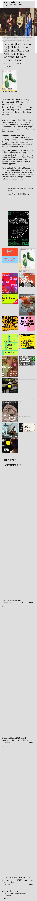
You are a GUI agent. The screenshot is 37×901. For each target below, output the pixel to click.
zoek (15, 5)
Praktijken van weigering (11, 600)
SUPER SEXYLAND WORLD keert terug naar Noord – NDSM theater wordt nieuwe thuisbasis (17, 880)
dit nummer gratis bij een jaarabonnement (24, 271)
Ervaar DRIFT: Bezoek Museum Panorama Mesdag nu (25, 417)
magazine (7, 5)
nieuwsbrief (6, 898)
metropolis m (11, 2)
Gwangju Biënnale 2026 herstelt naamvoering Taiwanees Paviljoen (15, 739)
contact (5, 893)
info (20, 5)
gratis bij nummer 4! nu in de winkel (26, 399)
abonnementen (7, 896)
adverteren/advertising (19, 893)
